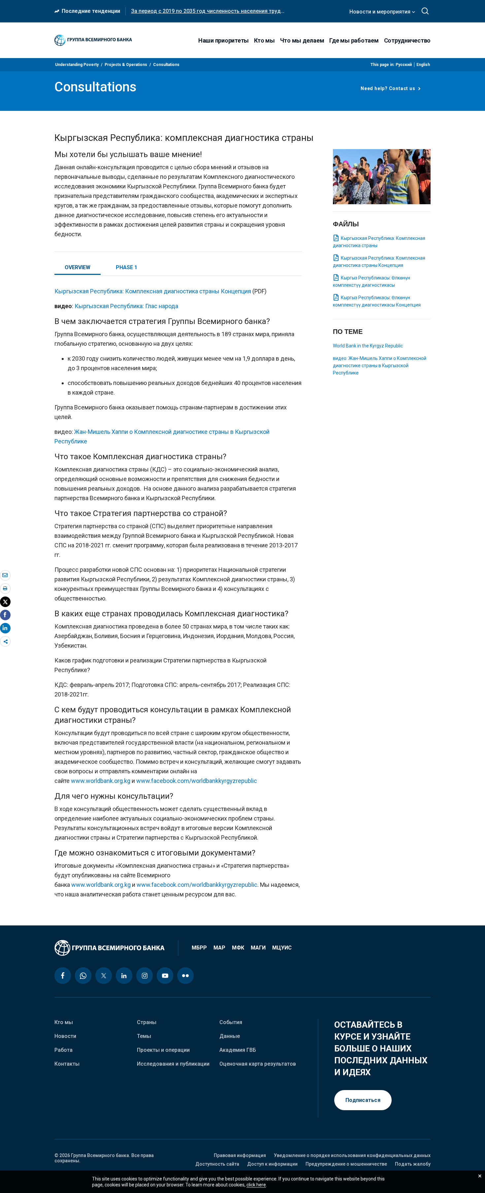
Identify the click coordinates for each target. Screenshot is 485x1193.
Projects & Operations (126, 64)
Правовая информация (240, 1155)
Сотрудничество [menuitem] (407, 40)
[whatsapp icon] (83, 975)
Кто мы (63, 1022)
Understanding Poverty (77, 64)
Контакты (67, 1064)
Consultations (166, 64)
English (423, 64)
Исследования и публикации (173, 1064)
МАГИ (258, 948)
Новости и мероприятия (380, 12)
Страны (146, 1022)
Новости (65, 1036)
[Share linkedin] (5, 628)
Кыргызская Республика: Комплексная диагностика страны (379, 242)
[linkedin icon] (124, 975)
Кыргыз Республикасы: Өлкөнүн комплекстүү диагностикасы (371, 281)
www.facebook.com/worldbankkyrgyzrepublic (196, 780)
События (230, 1022)
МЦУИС (282, 948)
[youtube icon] (165, 975)
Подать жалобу (413, 1164)
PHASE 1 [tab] (126, 267)
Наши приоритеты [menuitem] (223, 40)
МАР (219, 948)
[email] (5, 575)
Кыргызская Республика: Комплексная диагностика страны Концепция (152, 291)
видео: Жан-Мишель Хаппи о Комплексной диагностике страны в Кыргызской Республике (379, 365)
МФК (238, 948)
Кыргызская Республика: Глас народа (126, 306)
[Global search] (425, 11)
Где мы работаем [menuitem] (353, 40)
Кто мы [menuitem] (264, 40)
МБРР (199, 948)
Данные (229, 1036)
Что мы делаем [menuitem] (302, 40)
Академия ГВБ (237, 1050)
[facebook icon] (62, 975)
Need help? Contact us (388, 88)
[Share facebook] (5, 615)
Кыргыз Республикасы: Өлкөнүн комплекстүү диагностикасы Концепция (377, 301)
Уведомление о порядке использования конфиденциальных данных (352, 1155)
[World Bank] (116, 948)
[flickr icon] (185, 975)
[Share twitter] (5, 602)
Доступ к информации (272, 1164)
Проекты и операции (163, 1050)
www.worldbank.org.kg (100, 780)
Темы (144, 1036)
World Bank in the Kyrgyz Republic (368, 345)
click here (256, 1184)
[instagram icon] (144, 975)
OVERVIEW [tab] (77, 267)
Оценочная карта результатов (257, 1064)
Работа (63, 1050)
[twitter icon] (103, 975)
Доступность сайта (217, 1164)
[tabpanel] (178, 595)
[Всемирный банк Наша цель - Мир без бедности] (93, 40)
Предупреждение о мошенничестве (346, 1164)
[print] (5, 588)
